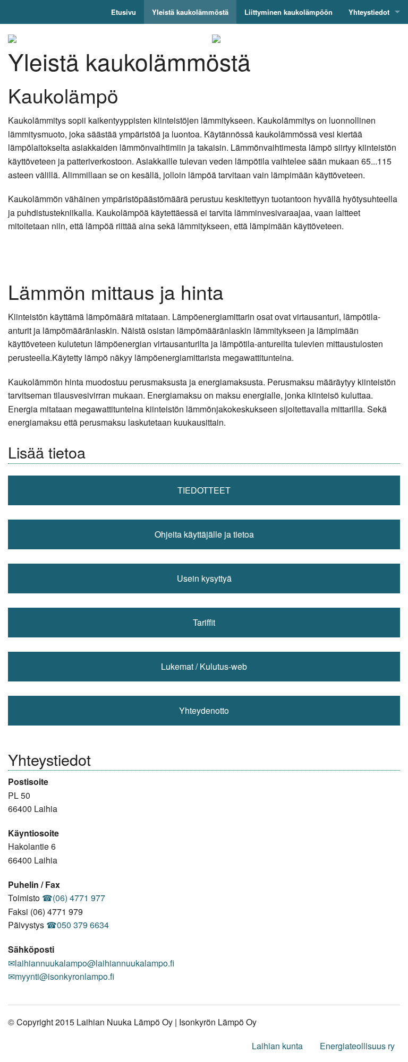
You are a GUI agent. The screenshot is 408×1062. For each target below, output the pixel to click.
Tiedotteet (204, 490)
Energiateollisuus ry (357, 1046)
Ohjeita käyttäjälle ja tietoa (204, 534)
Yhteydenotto (204, 710)
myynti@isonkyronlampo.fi (64, 976)
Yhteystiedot (368, 12)
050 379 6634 (83, 925)
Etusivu (123, 12)
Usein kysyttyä (204, 578)
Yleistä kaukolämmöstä (190, 12)
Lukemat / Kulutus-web (204, 666)
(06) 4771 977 (79, 898)
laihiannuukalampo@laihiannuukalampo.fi (94, 963)
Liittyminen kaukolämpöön (288, 12)
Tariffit (204, 622)
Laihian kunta (277, 1046)
